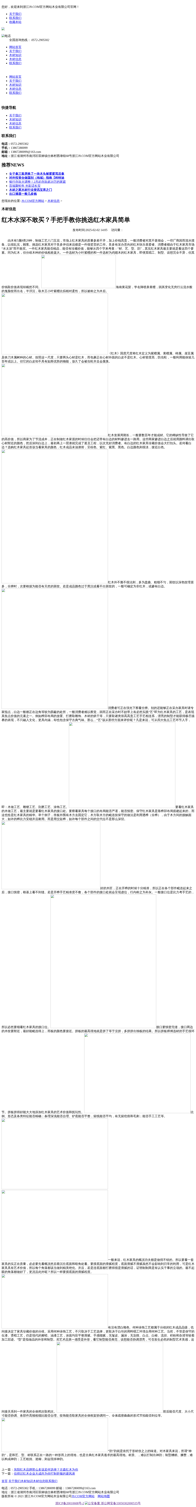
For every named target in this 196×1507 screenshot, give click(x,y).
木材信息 (15, 59)
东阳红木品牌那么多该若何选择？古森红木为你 (46, 1469)
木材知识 (15, 55)
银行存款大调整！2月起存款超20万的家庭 (37, 181)
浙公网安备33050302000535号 (120, 1503)
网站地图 (104, 1496)
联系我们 (15, 18)
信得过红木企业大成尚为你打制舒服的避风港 (44, 1473)
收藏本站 (15, 22)
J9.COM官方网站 (32, 200)
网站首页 (15, 47)
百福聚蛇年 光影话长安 (25, 185)
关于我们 (15, 14)
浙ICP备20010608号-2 (69, 1503)
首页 (5, 1481)
